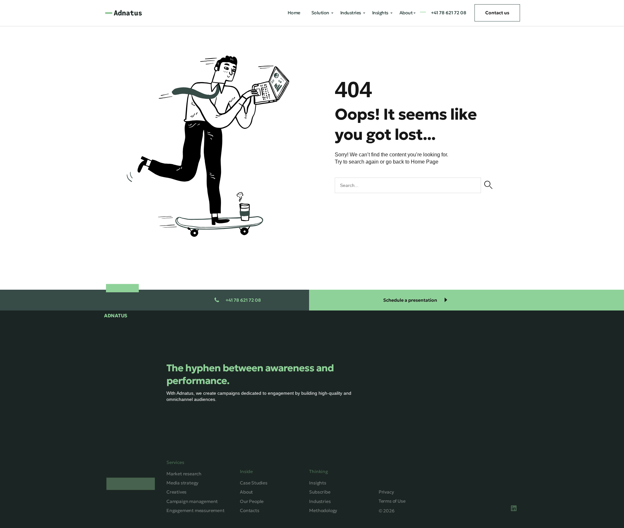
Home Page (424, 162)
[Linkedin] (513, 508)
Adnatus (115, 315)
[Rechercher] (488, 185)
